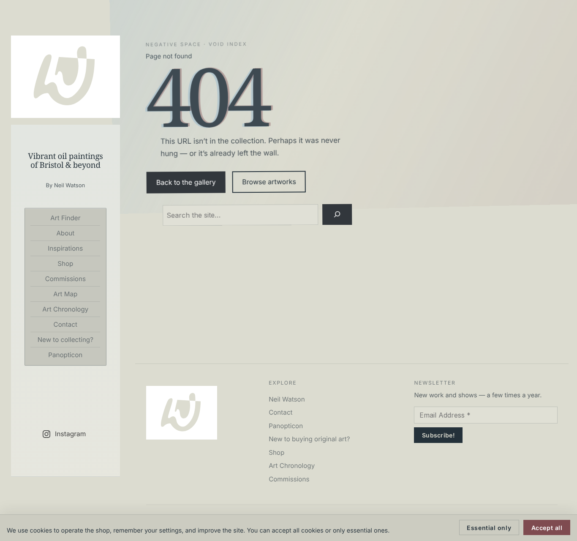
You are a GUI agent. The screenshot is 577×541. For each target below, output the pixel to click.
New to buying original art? (309, 439)
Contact (65, 324)
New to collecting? (65, 340)
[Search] (337, 214)
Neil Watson (287, 399)
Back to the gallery (186, 182)
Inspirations (65, 248)
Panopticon (65, 355)
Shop (65, 264)
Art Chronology (65, 309)
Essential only (489, 527)
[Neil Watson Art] (65, 77)
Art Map (65, 294)
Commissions (65, 279)
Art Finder (65, 218)
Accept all (547, 527)
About (65, 233)
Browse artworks (269, 182)
